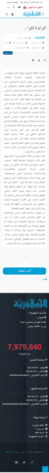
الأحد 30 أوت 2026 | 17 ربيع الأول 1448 (31, 2)
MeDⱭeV (9, 452)
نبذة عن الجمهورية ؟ (37, 313)
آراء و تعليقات (36, 43)
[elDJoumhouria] (19, 7)
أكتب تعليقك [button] (24, 271)
